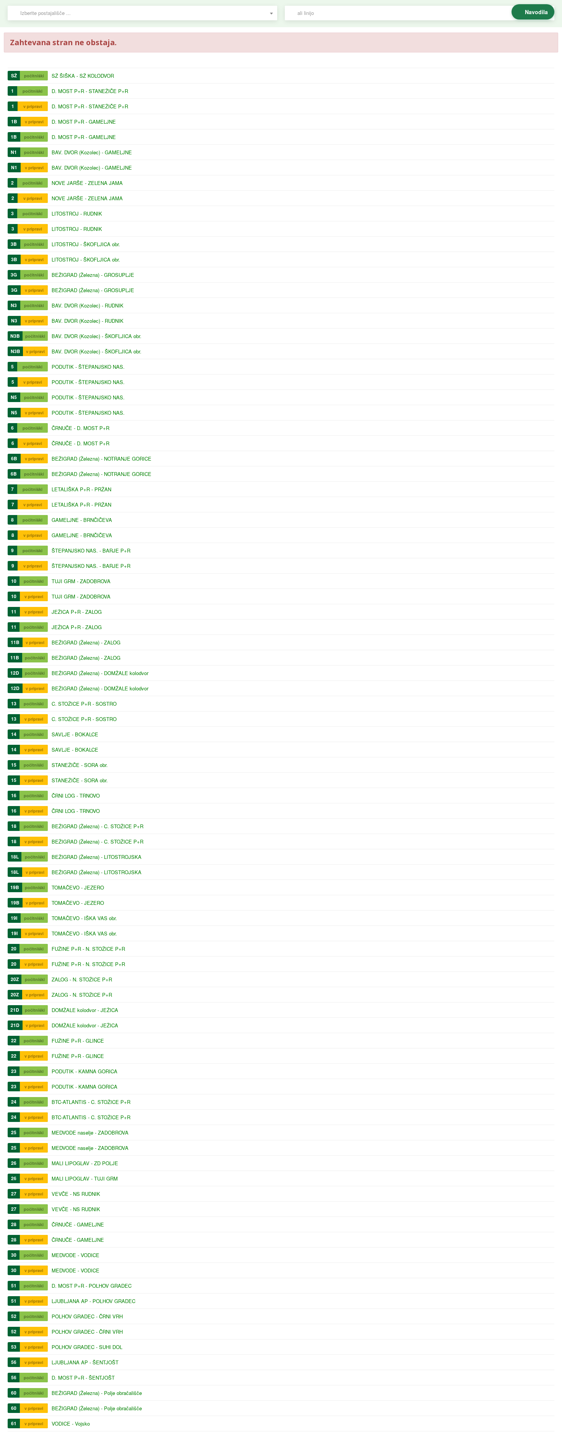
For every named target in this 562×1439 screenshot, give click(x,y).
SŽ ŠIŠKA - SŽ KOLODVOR (83, 75)
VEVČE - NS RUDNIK (76, 1193)
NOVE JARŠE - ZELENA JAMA (87, 182)
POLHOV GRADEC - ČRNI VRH (87, 1316)
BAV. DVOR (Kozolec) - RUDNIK (87, 305)
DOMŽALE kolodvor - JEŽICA (85, 1010)
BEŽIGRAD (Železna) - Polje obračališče (97, 1392)
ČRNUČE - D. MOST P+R (80, 428)
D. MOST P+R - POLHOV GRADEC (92, 1285)
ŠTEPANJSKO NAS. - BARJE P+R (91, 550)
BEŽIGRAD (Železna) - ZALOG (86, 642)
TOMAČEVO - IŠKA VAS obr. (84, 918)
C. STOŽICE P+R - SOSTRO (84, 703)
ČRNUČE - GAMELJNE (78, 1224)
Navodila (536, 12)
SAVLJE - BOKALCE (75, 734)
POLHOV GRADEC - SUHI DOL (87, 1347)
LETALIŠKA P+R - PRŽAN (81, 489)
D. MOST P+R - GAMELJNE (84, 121)
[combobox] (142, 13)
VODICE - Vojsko (71, 1423)
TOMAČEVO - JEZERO (78, 887)
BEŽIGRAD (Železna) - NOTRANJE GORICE (101, 458)
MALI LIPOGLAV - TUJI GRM (85, 1178)
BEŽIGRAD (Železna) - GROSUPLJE (93, 274)
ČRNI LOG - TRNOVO (76, 795)
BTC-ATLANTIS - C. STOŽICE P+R (91, 1101)
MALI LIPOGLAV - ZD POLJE (85, 1163)
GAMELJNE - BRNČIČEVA (82, 519)
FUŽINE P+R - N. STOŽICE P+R (88, 948)
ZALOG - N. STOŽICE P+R (82, 979)
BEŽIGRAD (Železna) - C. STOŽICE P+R (97, 826)
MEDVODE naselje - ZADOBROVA (90, 1132)
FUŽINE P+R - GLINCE (78, 1040)
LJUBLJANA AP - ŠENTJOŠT (85, 1362)
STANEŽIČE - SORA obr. (80, 765)
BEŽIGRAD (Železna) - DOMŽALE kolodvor (100, 673)
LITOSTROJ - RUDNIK (77, 213)
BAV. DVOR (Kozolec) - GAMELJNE (92, 152)
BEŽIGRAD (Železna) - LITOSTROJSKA (96, 856)
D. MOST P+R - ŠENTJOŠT (83, 1377)
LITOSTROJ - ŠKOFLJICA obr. (86, 244)
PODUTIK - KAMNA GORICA (84, 1071)
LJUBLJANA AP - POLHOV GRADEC (93, 1301)
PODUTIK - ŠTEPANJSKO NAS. (88, 366)
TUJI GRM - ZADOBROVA (81, 581)
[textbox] (146, 13)
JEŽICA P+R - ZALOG (77, 611)
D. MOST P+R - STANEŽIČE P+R (90, 91)
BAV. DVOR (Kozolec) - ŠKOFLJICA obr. (96, 336)
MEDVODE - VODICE (75, 1255)
